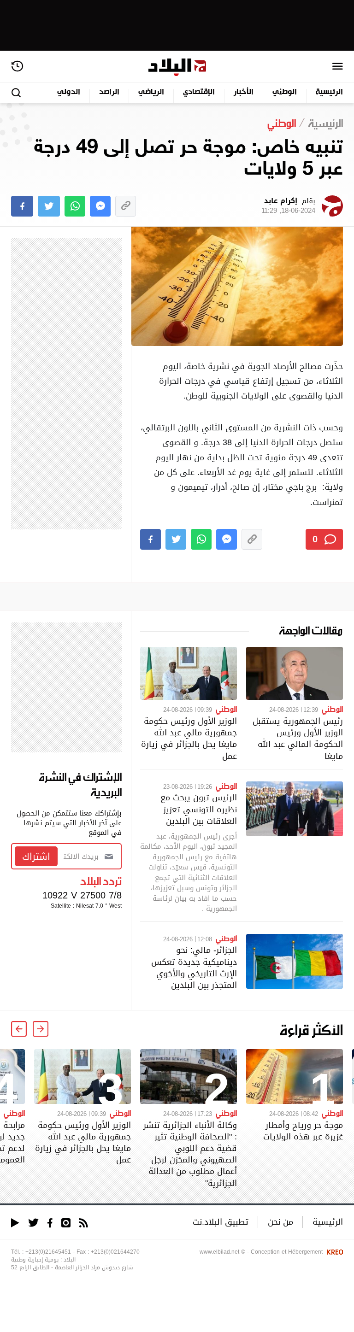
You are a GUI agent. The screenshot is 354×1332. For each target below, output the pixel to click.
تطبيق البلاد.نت (220, 1221)
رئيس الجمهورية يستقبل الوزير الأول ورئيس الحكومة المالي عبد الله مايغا (298, 738)
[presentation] (40, 1029)
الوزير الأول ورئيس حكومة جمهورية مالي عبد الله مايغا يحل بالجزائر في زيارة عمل (189, 738)
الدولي (68, 92)
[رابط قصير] (125, 206)
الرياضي (151, 92)
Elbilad (177, 67)
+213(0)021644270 (115, 1252)
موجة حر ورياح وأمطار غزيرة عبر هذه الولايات (303, 1130)
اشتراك (36, 856)
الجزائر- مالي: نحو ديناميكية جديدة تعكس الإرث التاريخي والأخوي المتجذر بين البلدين (194, 967)
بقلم (288, 206)
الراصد (109, 92)
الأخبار (244, 92)
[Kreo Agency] (333, 1252)
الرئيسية (329, 92)
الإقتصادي (199, 92)
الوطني (284, 92)
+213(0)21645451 (48, 1252)
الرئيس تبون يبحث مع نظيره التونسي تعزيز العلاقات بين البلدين (198, 809)
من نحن (280, 1221)
